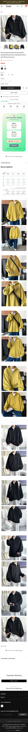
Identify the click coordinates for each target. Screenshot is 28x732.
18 (3, 96)
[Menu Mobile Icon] (1, 6)
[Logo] (8, 6)
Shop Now (14, 145)
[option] (14, 28)
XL (8, 74)
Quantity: (3, 78)
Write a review (14, 680)
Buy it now (14, 92)
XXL (12, 74)
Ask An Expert (19, 156)
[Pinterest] (2, 706)
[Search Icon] (17, 6)
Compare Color (23, 39)
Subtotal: (2, 83)
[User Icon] (22, 6)
